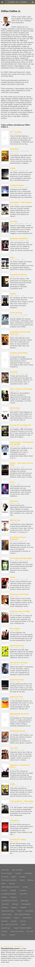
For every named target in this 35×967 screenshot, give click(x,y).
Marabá (13, 889)
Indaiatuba (24, 900)
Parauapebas (26, 903)
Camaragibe (5, 917)
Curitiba (18, 872)
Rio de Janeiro (6, 872)
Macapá (15, 903)
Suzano (16, 917)
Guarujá (13, 920)
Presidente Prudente (8, 893)
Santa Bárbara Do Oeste (10, 886)
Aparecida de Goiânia (9, 900)
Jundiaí (25, 886)
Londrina (22, 889)
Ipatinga (4, 920)
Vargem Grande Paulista (22, 927)
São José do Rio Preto (9, 924)
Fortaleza (4, 876)
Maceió (14, 906)
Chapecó (4, 906)
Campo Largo (6, 913)
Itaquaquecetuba (7, 910)
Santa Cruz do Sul (17, 930)
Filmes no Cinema (17, 2)
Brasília (12, 883)
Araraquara (29, 910)
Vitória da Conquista (8, 879)
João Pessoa (27, 917)
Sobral (19, 910)
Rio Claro (30, 930)
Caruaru (12, 934)
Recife (22, 879)
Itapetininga (5, 927)
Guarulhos (23, 893)
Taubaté (23, 906)
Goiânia (4, 896)
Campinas (5, 903)
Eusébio (22, 876)
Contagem (28, 872)
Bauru (3, 934)
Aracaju (4, 889)
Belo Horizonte (17, 869)
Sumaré (4, 930)
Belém (14, 876)
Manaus (30, 879)
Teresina (13, 896)
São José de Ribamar (22, 913)
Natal (3, 883)
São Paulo (5, 869)
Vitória (23, 924)
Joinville (23, 920)
